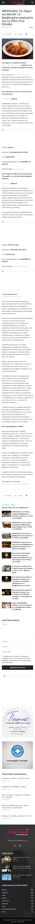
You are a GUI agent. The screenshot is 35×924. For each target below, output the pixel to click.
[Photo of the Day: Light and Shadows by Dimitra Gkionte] (6, 868)
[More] (26, 34)
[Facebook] (15, 846)
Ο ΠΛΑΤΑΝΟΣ (6, 99)
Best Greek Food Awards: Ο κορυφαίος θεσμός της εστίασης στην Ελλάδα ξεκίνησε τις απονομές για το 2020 (22, 594)
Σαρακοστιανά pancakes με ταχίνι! (14, 787)
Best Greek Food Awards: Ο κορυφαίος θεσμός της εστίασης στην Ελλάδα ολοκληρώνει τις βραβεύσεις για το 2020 (22, 581)
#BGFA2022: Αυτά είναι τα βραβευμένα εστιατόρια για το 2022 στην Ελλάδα (22, 536)
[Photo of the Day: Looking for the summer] (6, 877)
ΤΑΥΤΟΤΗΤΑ (21, 922)
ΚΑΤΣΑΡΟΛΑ (6, 183)
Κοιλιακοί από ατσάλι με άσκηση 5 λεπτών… (17, 816)
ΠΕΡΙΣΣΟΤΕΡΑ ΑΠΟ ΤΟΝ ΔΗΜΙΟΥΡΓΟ (15, 508)
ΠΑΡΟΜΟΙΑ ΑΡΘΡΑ (8, 505)
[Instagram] (20, 846)
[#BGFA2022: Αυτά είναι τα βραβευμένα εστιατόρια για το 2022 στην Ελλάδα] (6, 535)
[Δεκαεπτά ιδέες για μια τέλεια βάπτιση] (6, 859)
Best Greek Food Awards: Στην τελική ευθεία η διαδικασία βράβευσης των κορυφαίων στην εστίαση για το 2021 (22, 557)
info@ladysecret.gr (21, 840)
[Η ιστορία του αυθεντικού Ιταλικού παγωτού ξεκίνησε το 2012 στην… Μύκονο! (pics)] (6, 568)
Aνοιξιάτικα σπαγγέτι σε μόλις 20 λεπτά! (15, 778)
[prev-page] (16, 614)
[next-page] (19, 614)
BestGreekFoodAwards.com (11, 65)
